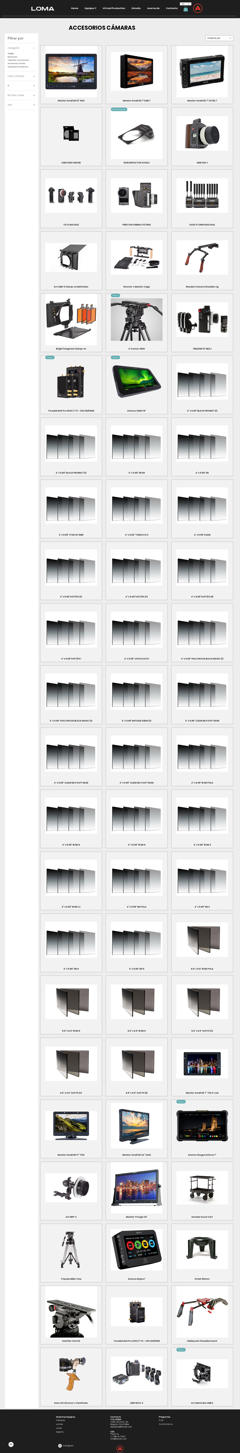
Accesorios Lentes (16, 63)
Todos (11, 53)
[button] (91, 8)
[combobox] (219, 38)
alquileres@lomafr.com (121, 1427)
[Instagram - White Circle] (60, 1446)
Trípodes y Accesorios (18, 60)
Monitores (12, 57)
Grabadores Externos (18, 66)
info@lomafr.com (118, 1439)
